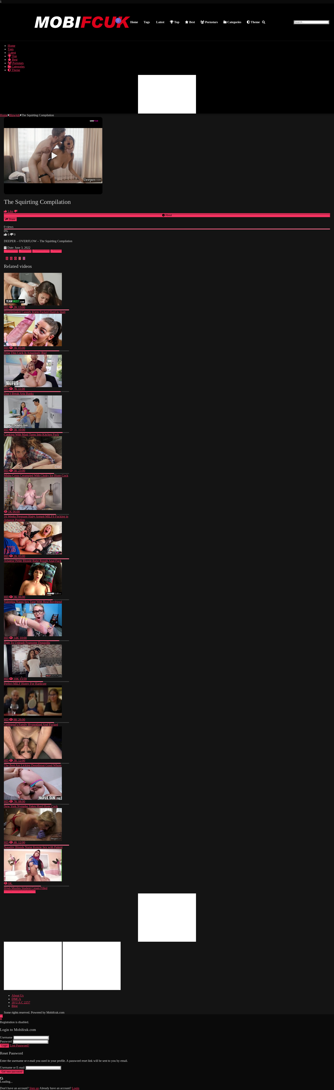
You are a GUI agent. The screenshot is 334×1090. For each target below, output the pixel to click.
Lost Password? (19, 1045)
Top (176, 22)
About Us (18, 995)
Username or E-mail (12, 1067)
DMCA (16, 999)
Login (5, 1045)
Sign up (34, 1088)
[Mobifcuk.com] (82, 36)
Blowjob (14, 115)
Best (191, 22)
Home (134, 22)
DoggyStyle (42, 251)
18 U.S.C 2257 (21, 1002)
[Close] (1, 1019)
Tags (147, 22)
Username (6, 1037)
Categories (234, 22)
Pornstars (211, 22)
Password (6, 1041)
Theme (255, 22)
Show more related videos (20, 891)
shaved (57, 251)
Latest (159, 22)
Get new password (12, 1071)
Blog (15, 1006)
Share (11, 219)
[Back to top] (1, 1016)
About (168, 215)
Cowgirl (26, 251)
